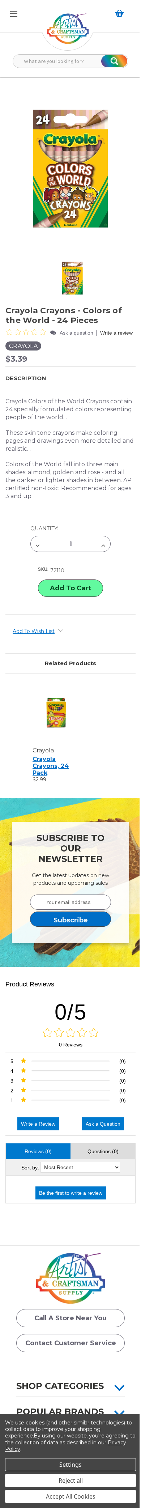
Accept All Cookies (70, 1496)
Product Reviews (29, 984)
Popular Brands (60, 1411)
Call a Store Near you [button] (70, 1318)
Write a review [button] (116, 333)
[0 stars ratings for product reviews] (70, 1033)
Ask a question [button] (76, 333)
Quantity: (44, 528)
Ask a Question (103, 1124)
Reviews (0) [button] (38, 1151)
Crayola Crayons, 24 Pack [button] (51, 766)
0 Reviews (70, 1045)
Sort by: (30, 1168)
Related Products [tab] (70, 663)
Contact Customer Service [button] (70, 1343)
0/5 (71, 1012)
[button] (68, 32)
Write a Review (38, 1124)
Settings (70, 1465)
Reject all (71, 1480)
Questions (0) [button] (103, 1151)
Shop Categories (60, 1386)
